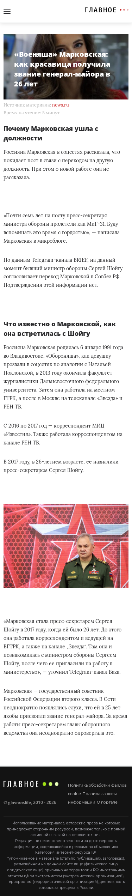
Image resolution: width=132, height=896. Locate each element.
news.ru (60, 105)
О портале (107, 802)
